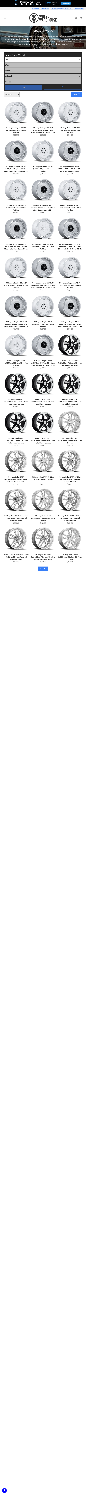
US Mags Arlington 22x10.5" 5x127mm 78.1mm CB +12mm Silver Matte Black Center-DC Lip (70, 246)
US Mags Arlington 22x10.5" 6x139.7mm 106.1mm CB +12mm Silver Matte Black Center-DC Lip (43, 285)
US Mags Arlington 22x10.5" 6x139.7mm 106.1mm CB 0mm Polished (70, 285)
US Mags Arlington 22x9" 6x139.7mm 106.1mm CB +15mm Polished (16, 362)
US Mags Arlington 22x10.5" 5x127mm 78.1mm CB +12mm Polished (43, 246)
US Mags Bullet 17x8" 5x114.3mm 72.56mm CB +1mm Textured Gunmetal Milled (16, 518)
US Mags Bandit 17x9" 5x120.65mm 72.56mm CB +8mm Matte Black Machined (16, 401)
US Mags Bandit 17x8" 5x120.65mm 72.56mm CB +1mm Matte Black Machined (70, 362)
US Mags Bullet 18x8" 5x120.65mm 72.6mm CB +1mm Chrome (70, 556)
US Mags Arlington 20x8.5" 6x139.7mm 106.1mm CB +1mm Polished (70, 207)
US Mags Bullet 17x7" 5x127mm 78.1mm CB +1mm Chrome (43, 478)
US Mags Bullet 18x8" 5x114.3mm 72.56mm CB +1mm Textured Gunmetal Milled (16, 556)
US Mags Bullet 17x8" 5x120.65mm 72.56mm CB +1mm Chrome (43, 518)
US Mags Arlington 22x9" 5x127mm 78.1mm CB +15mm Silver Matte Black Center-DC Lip (70, 324)
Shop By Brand (79, 8)
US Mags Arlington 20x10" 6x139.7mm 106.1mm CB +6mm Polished (69, 130)
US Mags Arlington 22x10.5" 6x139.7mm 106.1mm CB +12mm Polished (16, 285)
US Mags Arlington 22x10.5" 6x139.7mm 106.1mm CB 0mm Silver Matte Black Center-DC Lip (16, 324)
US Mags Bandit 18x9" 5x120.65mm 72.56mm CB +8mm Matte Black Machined (43, 440)
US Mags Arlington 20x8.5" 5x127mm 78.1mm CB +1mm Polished (16, 207)
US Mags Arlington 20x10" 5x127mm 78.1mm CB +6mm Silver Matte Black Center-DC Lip (43, 130)
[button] (4, 1490)
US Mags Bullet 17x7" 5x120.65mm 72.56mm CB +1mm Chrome (70, 440)
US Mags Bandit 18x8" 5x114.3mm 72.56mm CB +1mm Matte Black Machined (43, 401)
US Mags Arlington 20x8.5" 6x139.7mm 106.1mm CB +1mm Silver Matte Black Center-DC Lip (16, 246)
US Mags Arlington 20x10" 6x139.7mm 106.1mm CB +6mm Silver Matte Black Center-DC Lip (16, 168)
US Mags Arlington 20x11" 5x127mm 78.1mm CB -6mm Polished (43, 168)
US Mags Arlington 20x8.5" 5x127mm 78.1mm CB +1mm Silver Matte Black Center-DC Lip (42, 207)
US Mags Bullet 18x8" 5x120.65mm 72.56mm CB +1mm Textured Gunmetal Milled (43, 556)
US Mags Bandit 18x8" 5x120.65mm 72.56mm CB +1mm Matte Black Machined (70, 401)
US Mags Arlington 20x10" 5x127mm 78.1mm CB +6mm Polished (16, 130)
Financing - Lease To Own (40, 8)
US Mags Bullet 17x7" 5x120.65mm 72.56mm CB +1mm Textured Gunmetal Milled (16, 479)
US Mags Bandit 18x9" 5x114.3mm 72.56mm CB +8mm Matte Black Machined (16, 440)
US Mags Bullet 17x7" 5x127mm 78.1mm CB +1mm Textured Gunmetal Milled (69, 479)
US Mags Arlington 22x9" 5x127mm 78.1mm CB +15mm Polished (43, 324)
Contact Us (54, 8)
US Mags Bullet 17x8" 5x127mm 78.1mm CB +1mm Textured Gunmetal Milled (69, 518)
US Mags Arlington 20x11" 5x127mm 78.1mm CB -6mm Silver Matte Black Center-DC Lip (70, 168)
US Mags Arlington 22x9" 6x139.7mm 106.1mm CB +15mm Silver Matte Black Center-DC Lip (43, 362)
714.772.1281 (68, 8)
